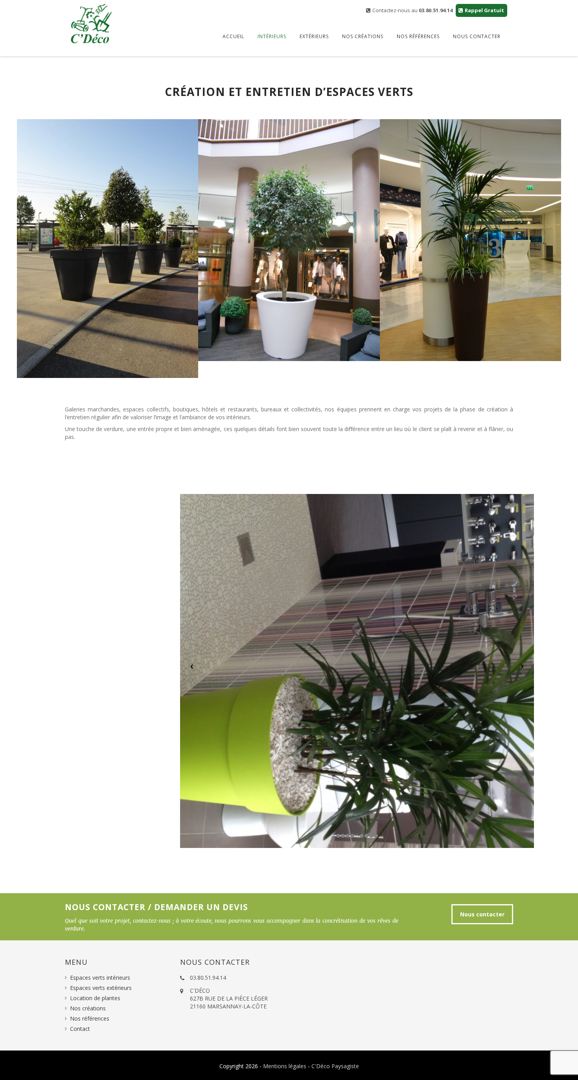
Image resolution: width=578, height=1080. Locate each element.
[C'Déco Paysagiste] (91, 23)
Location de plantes (95, 998)
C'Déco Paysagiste (335, 1066)
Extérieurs (314, 36)
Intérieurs (272, 36)
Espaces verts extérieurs (101, 988)
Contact (80, 1028)
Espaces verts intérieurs (100, 977)
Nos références (418, 36)
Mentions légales (284, 1066)
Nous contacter (477, 36)
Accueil (233, 36)
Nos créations (362, 36)
